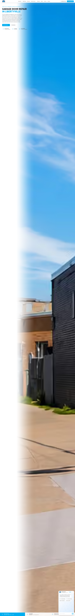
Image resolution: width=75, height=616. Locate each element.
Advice (42, 1)
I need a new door (68, 600)
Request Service (71, 1)
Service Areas (33, 1)
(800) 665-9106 (63, 1)
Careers (45, 1)
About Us (28, 1)
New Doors (24, 1)
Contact (49, 1)
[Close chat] (72, 592)
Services (19, 1)
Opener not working (62, 600)
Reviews (38, 1)
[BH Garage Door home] (3, 1)
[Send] (73, 614)
